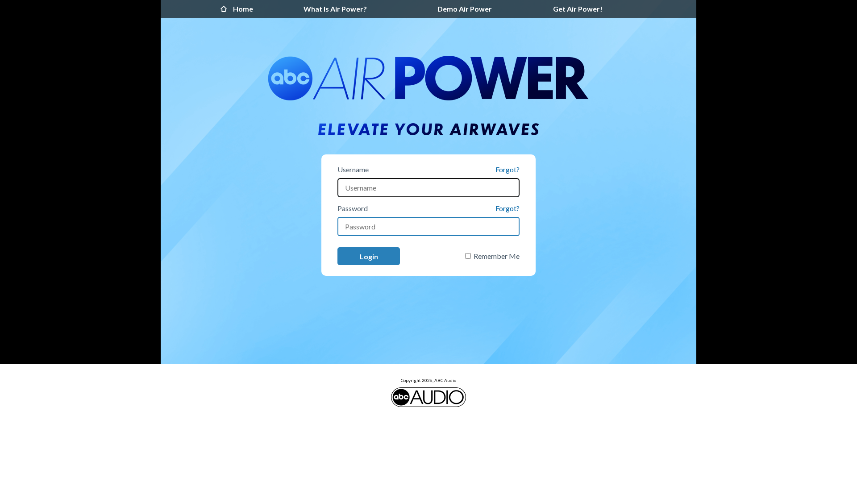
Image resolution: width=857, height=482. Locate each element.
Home (226, 9)
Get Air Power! (578, 8)
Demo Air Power (464, 8)
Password (352, 208)
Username (353, 169)
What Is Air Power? (335, 8)
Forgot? (507, 169)
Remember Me (497, 256)
